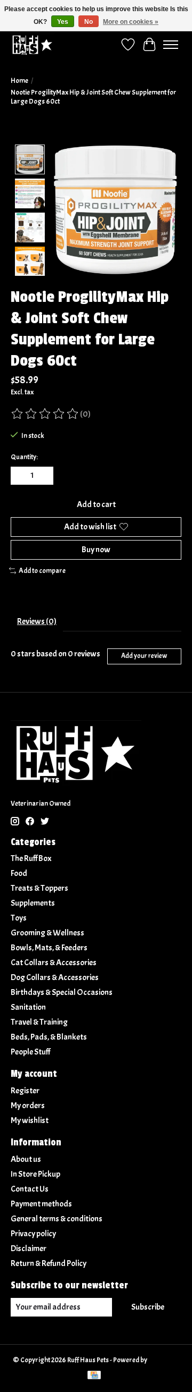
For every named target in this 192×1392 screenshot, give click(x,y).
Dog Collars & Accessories (55, 977)
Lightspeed (164, 1359)
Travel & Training (39, 1022)
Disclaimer (28, 1248)
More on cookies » (130, 22)
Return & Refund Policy (48, 1263)
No (88, 22)
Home (19, 80)
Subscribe (147, 1307)
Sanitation (28, 1007)
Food (19, 873)
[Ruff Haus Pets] (32, 44)
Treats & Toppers (39, 888)
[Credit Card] (94, 1376)
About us (26, 1159)
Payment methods (41, 1204)
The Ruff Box (31, 858)
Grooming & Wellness (47, 932)
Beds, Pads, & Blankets (49, 1037)
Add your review (144, 656)
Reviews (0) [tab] (37, 621)
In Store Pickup (35, 1174)
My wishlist (30, 1120)
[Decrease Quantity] (21, 476)
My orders (28, 1105)
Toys (19, 918)
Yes (62, 22)
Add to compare (42, 570)
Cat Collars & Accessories (54, 962)
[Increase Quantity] (43, 476)
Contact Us (30, 1189)
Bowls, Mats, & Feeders (49, 947)
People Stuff (30, 1052)
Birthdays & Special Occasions (62, 992)
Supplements (33, 903)
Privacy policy (33, 1233)
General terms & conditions (56, 1218)
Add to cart (96, 504)
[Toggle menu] (170, 44)
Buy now (96, 549)
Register (25, 1090)
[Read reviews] (45, 414)
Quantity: (24, 456)
